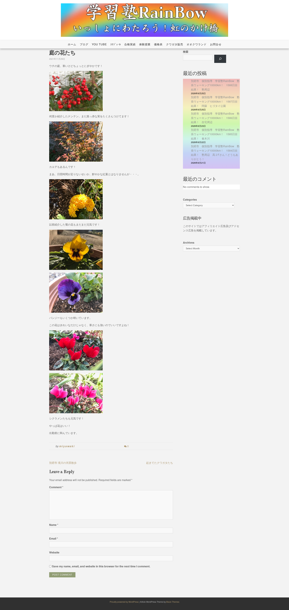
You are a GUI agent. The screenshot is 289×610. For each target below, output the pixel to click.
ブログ (84, 44)
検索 (185, 52)
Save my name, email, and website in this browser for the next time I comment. (101, 566)
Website (54, 552)
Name (53, 525)
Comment (56, 487)
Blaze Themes (172, 601)
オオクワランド (197, 44)
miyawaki (67, 446)
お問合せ (215, 44)
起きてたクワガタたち (159, 463)
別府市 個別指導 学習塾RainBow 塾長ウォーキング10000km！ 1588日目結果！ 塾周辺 (215, 85)
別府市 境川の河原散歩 (63, 463)
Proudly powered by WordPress (124, 601)
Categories (190, 199)
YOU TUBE (99, 44)
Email (53, 538)
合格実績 (130, 44)
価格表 (158, 44)
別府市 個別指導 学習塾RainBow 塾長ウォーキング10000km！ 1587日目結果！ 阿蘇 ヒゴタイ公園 (215, 101)
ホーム (72, 44)
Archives (188, 242)
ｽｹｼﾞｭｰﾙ (115, 44)
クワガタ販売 (174, 44)
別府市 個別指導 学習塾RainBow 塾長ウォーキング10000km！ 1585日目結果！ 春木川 (215, 134)
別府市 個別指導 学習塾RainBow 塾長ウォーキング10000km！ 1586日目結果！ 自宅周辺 (215, 118)
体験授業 (145, 44)
